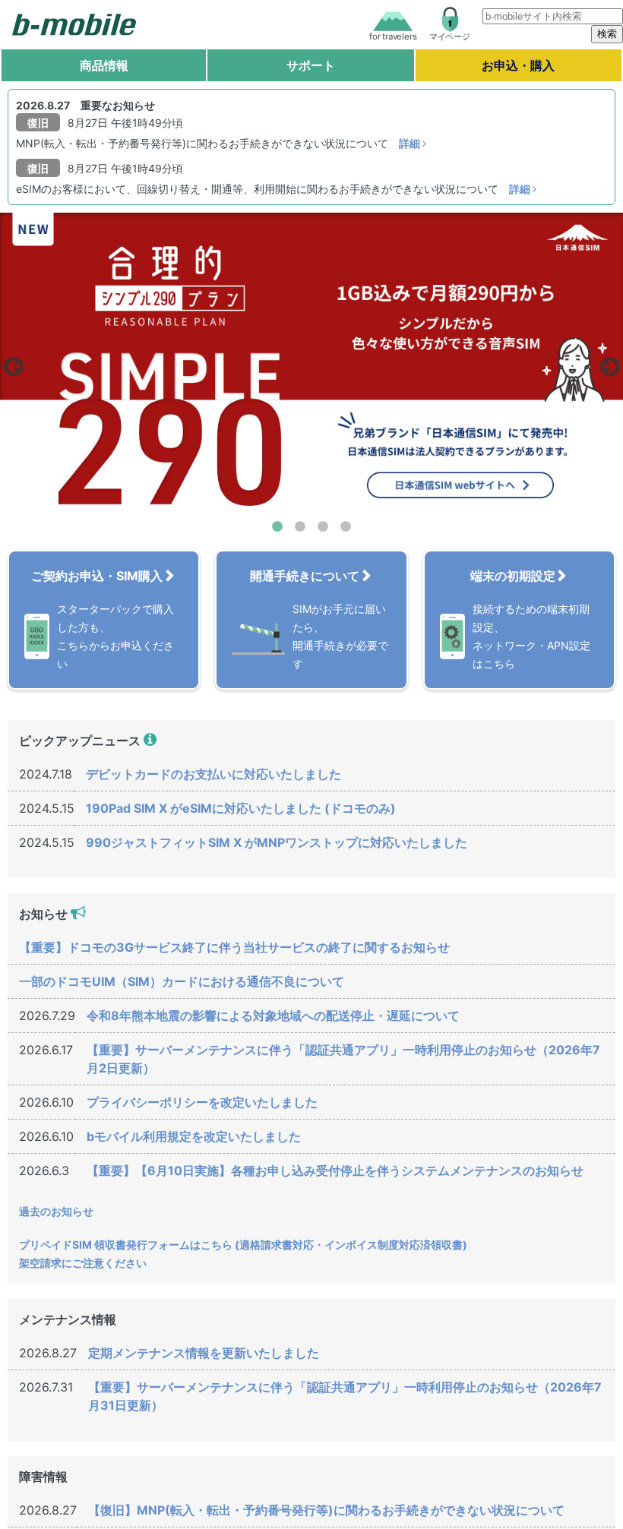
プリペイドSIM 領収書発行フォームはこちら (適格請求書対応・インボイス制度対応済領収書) (243, 1244)
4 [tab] (345, 527)
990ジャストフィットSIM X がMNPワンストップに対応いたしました (276, 842)
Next (607, 362)
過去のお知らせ (56, 1211)
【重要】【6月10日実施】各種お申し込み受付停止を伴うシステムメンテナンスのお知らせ (335, 1170)
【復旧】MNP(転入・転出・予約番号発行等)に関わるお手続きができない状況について (326, 1510)
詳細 (410, 143)
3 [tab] (322, 527)
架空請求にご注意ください (83, 1262)
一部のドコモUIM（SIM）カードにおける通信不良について (181, 981)
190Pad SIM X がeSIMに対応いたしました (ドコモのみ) (241, 808)
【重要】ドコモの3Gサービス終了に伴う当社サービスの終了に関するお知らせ (234, 947)
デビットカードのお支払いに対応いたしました (213, 774)
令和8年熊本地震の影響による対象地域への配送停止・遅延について (273, 1015)
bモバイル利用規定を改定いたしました (194, 1136)
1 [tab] (277, 527)
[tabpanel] (311, 362)
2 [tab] (300, 527)
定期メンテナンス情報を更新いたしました (203, 1352)
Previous (11, 362)
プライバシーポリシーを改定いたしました (202, 1102)
